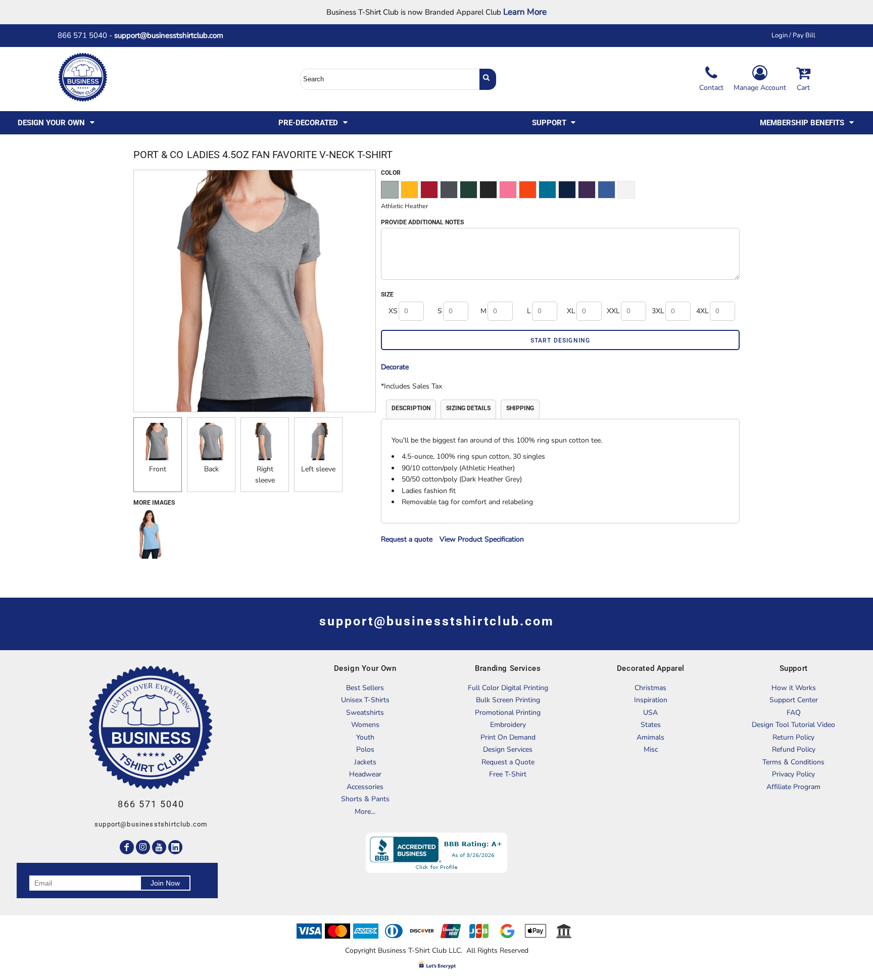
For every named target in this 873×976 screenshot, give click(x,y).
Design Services (507, 749)
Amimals (650, 737)
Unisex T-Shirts (365, 700)
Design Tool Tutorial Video (793, 724)
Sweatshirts (365, 712)
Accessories (365, 787)
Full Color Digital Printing (508, 688)
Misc (651, 749)
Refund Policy (793, 749)
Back (211, 469)
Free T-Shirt (507, 774)
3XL (658, 311)
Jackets (365, 762)
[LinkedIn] (175, 847)
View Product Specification (482, 539)
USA (650, 712)
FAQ (794, 712)
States (651, 724)
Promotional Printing (508, 712)
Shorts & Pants (365, 799)
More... (365, 811)
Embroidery (508, 724)
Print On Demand (508, 737)
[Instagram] (143, 847)
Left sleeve (318, 469)
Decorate (395, 367)
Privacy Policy (793, 774)
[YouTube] (159, 847)
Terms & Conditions (793, 762)
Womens (365, 724)
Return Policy (793, 737)
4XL (702, 311)
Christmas (650, 688)
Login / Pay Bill (793, 35)
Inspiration (650, 700)
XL (571, 311)
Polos (365, 749)
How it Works (793, 688)
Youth (365, 737)
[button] (57, 122)
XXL (613, 311)
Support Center (793, 700)
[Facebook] (127, 847)
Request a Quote (508, 762)
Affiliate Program (793, 787)
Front (157, 469)
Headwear (365, 774)
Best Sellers (365, 688)
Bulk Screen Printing (508, 700)
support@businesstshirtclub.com (172, 35)
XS (393, 311)
